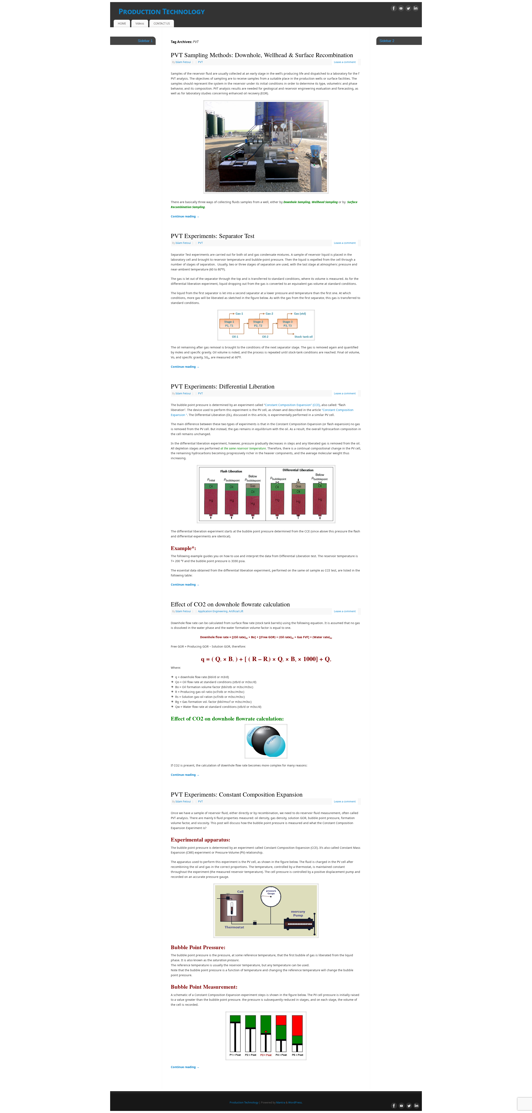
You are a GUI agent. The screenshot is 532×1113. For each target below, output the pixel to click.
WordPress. (295, 1102)
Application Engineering (213, 611)
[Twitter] (408, 9)
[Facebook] (394, 9)
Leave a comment (345, 62)
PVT (200, 62)
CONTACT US (162, 23)
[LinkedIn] (416, 9)
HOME (122, 23)
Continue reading (185, 216)
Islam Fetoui (183, 62)
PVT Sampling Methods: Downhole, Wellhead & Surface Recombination (262, 55)
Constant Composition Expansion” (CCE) (292, 405)
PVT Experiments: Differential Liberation (223, 386)
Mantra (280, 1102)
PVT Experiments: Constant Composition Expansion (237, 794)
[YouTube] (401, 9)
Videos (139, 23)
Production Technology (161, 11)
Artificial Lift (236, 611)
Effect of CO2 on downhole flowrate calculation (230, 604)
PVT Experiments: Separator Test (212, 235)
